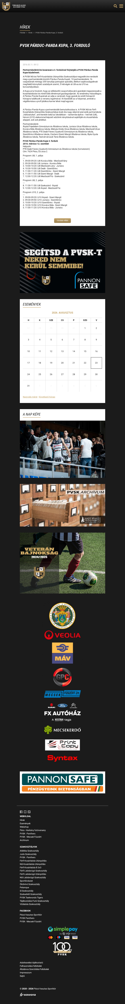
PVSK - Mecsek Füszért (30, 837)
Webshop (24, 827)
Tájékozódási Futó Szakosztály (34, 901)
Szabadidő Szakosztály (31, 894)
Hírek (30, 33)
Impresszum (26, 972)
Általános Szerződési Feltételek (34, 969)
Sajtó (22, 976)
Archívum (24, 840)
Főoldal (22, 33)
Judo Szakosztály (28, 854)
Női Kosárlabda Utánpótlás (32, 864)
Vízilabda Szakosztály (30, 904)
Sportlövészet (26, 881)
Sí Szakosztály (26, 891)
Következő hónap (47, 397)
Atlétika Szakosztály (29, 851)
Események (25, 823)
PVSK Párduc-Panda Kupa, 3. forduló (49, 33)
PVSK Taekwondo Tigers (31, 897)
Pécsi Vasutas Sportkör (31, 914)
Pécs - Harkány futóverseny (33, 830)
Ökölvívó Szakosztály (30, 884)
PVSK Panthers (27, 918)
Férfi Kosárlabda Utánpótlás (33, 860)
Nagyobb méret (30, 397)
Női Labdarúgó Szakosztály (33, 877)
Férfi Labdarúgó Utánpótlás (33, 874)
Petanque (24, 887)
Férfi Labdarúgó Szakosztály (33, 870)
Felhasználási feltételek (31, 966)
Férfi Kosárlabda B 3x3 (30, 867)
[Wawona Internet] (62, 995)
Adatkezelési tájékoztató (31, 962)
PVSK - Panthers (27, 833)
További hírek (62, 221)
